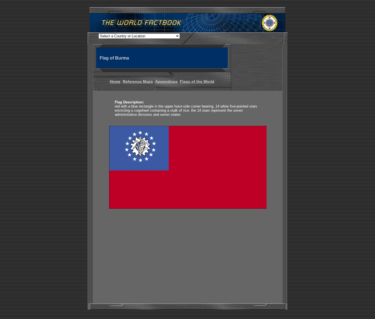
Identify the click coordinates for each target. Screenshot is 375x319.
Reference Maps (138, 81)
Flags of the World (197, 81)
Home (115, 81)
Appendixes (166, 81)
